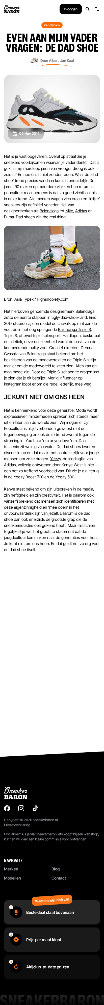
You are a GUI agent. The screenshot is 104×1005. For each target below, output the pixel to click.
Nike (69, 210)
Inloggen (70, 9)
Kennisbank (52, 25)
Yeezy (55, 458)
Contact (58, 878)
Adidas (81, 210)
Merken (11, 868)
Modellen (12, 878)
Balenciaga (49, 210)
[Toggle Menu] (97, 9)
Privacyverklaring (17, 825)
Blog (55, 868)
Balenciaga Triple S (74, 329)
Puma (9, 216)
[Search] (88, 9)
